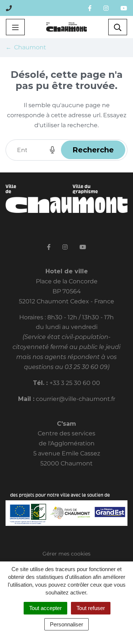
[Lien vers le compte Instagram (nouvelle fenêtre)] (106, 8)
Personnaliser (66, 624)
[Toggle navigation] (15, 27)
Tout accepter (45, 608)
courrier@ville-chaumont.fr (75, 398)
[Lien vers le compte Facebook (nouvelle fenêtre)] (90, 8)
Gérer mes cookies (66, 553)
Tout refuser (90, 608)
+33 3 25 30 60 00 (75, 382)
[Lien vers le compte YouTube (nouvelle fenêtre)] (124, 8)
